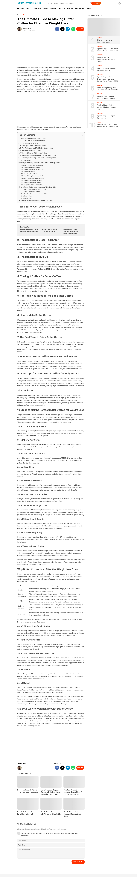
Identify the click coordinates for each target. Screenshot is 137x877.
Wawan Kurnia (27, 28)
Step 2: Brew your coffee (32, 191)
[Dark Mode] (119, 3)
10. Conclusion (26, 160)
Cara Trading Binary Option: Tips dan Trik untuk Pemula (107, 89)
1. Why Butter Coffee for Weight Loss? (33, 138)
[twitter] (62, 29)
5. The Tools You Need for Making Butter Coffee (36, 148)
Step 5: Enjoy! (28, 198)
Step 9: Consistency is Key (32, 182)
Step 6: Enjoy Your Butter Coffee (34, 176)
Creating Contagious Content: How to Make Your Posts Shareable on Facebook (73, 793)
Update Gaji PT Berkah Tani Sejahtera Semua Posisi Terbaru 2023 (70, 231)
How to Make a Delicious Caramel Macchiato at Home (72, 814)
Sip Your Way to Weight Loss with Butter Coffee (37, 200)
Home (19, 15)
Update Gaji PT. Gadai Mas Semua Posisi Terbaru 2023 (107, 126)
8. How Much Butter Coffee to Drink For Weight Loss (38, 155)
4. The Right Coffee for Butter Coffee (33, 145)
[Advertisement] (51, 50)
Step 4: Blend (28, 196)
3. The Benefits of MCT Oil (29, 143)
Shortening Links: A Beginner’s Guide (104, 41)
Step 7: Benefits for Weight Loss (33, 178)
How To (25, 15)
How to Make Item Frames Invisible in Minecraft (27, 813)
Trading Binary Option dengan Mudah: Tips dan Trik (106, 107)
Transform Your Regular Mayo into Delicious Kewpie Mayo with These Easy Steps (50, 793)
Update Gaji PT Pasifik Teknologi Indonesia (49, 230)
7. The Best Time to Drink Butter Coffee (33, 153)
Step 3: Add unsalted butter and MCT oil (36, 194)
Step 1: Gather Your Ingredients (33, 165)
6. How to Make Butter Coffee (30, 150)
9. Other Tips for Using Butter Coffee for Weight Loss (38, 158)
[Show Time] (36, 30)
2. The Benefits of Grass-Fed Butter (32, 141)
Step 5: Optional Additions (32, 174)
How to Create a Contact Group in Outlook (106, 69)
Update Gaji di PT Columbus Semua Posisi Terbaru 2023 (106, 59)
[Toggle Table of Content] (80, 135)
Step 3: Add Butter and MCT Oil (33, 169)
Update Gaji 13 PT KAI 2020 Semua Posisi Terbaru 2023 (107, 50)
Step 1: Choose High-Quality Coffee (35, 189)
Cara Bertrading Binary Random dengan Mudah (106, 97)
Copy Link (80, 29)
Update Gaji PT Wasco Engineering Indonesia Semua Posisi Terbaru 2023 (107, 79)
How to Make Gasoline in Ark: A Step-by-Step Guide (50, 813)
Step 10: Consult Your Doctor (33, 185)
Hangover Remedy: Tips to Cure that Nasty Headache (29, 230)
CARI (96, 3)
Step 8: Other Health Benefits (33, 180)
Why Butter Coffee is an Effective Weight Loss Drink (38, 187)
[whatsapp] (73, 29)
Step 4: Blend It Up (29, 171)
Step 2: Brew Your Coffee (32, 167)
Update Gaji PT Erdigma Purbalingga (106, 117)
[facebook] (57, 29)
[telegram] (68, 29)
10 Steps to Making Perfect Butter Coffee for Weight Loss (40, 163)
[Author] (19, 29)
